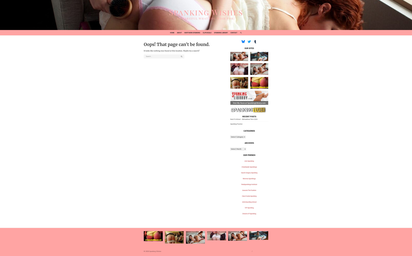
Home (172, 33)
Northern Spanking (192, 33)
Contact (233, 33)
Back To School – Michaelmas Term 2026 (244, 119)
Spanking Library (221, 33)
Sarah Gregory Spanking (249, 173)
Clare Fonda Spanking (249, 196)
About (179, 33)
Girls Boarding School (249, 202)
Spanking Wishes (206, 12)
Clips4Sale (207, 33)
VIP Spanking (249, 208)
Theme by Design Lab (260, 251)
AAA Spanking (249, 161)
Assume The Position (249, 190)
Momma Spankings (249, 178)
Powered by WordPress (243, 251)
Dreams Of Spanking (249, 214)
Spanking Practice (236, 124)
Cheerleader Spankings (249, 167)
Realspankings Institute (249, 184)
